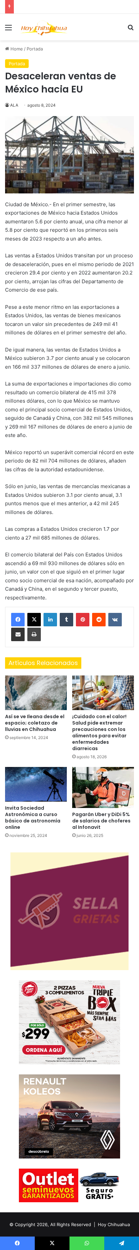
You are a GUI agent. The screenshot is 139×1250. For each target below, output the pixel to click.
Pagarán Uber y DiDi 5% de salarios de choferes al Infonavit (101, 821)
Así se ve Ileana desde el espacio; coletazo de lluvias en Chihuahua (34, 723)
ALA (14, 105)
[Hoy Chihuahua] (44, 27)
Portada (35, 48)
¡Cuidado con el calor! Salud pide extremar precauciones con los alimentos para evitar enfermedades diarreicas (99, 732)
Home (16, 48)
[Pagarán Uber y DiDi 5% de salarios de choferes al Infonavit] (103, 787)
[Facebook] (18, 619)
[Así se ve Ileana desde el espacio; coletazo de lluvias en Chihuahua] (36, 692)
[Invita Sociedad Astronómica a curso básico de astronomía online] (36, 784)
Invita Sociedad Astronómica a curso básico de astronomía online (32, 818)
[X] (34, 619)
